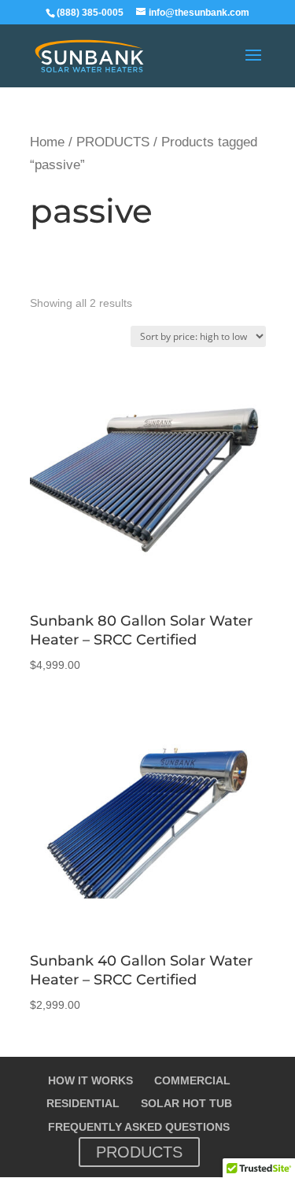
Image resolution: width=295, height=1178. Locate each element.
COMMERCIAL (192, 1080)
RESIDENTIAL (83, 1103)
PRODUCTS (112, 142)
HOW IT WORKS (90, 1080)
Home (47, 142)
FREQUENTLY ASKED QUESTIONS (139, 1127)
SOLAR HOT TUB (186, 1103)
